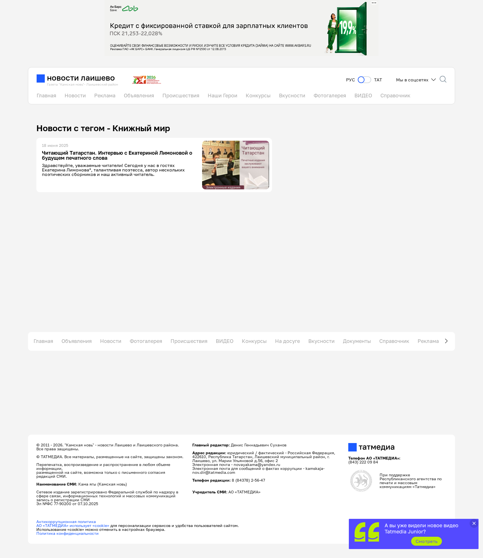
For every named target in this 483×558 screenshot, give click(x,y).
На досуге (287, 341)
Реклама (104, 95)
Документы (357, 341)
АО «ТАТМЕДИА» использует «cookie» (72, 525)
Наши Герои (222, 95)
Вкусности (292, 95)
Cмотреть (427, 541)
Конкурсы (258, 95)
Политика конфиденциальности (67, 533)
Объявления (139, 95)
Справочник (395, 95)
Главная (46, 95)
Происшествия (180, 95)
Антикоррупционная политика (66, 521)
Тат (378, 80)
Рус (350, 80)
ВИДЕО (363, 95)
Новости (75, 95)
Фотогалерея (330, 95)
